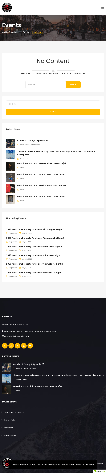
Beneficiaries (10, 435)
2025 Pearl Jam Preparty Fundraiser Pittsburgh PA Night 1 (35, 238)
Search (73, 84)
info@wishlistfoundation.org (16, 336)
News (22, 144)
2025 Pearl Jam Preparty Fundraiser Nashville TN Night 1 (34, 272)
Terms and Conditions (14, 412)
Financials (8, 427)
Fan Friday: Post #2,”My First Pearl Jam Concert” (42, 196)
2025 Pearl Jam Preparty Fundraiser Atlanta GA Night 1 (33, 255)
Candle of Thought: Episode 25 (32, 140)
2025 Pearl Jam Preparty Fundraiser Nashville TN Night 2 (34, 264)
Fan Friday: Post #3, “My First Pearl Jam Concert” (42, 185)
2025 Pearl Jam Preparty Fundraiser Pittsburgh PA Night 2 (35, 229)
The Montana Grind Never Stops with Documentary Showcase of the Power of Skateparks (58, 375)
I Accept (90, 464)
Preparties (13, 233)
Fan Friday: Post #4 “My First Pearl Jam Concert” (42, 174)
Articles (23, 159)
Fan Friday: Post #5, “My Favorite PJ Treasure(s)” (42, 163)
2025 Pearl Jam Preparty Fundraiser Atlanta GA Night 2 (34, 246)
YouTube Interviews (32, 144)
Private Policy (10, 420)
